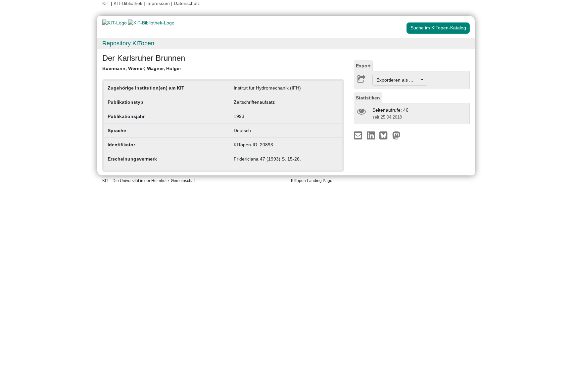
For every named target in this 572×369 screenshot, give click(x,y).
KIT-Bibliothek (129, 3)
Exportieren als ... (398, 80)
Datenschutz (187, 3)
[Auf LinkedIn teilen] (371, 135)
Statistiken (368, 97)
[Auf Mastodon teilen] (396, 135)
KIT (106, 3)
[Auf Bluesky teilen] (385, 135)
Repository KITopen (128, 43)
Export (363, 65)
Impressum (158, 3)
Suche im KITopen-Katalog (438, 27)
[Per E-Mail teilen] (358, 135)
